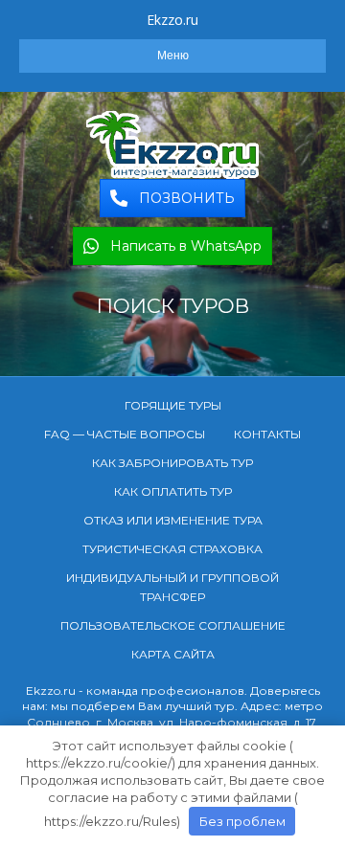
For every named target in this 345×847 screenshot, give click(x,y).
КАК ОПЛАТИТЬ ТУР (173, 491)
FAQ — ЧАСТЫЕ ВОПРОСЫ (124, 434)
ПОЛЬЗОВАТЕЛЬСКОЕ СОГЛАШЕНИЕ (173, 625)
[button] (172, 198)
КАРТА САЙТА (173, 654)
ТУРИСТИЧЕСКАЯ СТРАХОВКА (172, 549)
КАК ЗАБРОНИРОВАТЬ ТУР (172, 463)
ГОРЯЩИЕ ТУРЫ (173, 405)
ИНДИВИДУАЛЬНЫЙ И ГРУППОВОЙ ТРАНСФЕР (172, 587)
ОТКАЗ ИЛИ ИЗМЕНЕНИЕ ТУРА (173, 520)
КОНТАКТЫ (267, 434)
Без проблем (242, 821)
